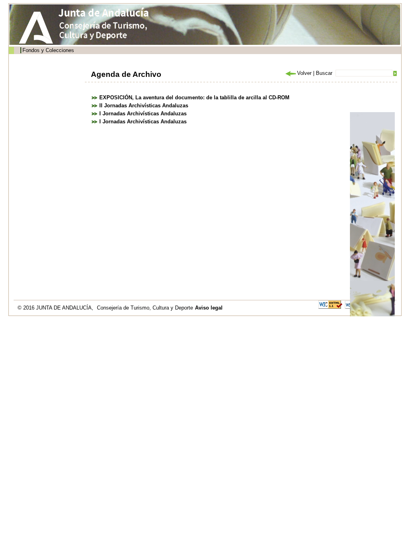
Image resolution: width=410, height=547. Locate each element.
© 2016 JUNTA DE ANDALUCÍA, (56, 308)
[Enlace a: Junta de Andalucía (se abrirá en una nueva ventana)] (38, 28)
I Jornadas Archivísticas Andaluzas (143, 114)
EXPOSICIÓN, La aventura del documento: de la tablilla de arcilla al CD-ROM (194, 98)
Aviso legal (209, 308)
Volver (304, 73)
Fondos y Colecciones (48, 50)
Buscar (324, 73)
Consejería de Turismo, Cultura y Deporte (145, 308)
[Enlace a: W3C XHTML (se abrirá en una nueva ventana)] (330, 304)
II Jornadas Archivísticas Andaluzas (143, 106)
